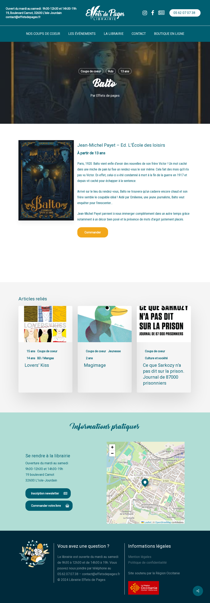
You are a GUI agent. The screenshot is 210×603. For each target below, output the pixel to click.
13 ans (125, 71)
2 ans (89, 358)
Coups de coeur (91, 71)
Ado (110, 71)
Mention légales (139, 557)
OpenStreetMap (163, 522)
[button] (92, 232)
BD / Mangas (45, 358)
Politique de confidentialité (147, 562)
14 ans (31, 358)
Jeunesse (114, 351)
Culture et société (156, 358)
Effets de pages (108, 96)
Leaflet (147, 522)
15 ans (31, 351)
